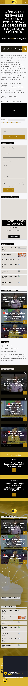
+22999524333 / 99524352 (11, 349)
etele (11, 122)
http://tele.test (8, 346)
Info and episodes (14, 236)
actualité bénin (14, 120)
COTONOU (5, 122)
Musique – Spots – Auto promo (9, 248)
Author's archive (14, 137)
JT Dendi (5, 271)
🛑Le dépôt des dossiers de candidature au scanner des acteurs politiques (14, 330)
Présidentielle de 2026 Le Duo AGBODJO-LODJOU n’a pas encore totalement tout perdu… (14, 300)
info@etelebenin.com (10, 351)
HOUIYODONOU (6, 283)
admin (4, 392)
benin (23, 120)
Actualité (14, 10)
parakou (17, 122)
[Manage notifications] (3, 679)
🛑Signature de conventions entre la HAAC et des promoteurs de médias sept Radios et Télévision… (14, 316)
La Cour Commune (8, 259)
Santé (4, 294)
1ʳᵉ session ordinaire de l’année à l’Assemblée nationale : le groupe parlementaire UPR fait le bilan (14, 487)
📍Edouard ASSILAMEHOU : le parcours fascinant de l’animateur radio (14, 464)
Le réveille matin (7, 254)
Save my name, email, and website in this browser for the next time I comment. (15, 183)
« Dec (2, 591)
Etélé (12, 39)
